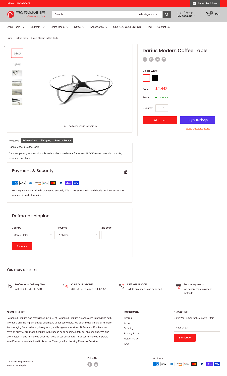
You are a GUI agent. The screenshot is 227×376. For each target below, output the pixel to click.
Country (16, 227)
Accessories (97, 26)
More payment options (198, 128)
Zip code (107, 227)
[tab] (14, 140)
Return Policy (131, 338)
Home (9, 38)
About (127, 323)
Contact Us (163, 26)
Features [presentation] (14, 140)
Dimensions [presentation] (30, 140)
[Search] (167, 14)
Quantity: (148, 108)
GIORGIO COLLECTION (127, 26)
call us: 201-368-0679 (18, 3)
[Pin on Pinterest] (151, 59)
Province (62, 227)
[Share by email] (164, 59)
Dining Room (58, 26)
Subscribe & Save (207, 3)
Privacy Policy (132, 333)
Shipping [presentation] (46, 140)
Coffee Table (22, 38)
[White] (146, 78)
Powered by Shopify (16, 365)
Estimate (22, 246)
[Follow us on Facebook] (89, 364)
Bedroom (35, 26)
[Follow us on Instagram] (96, 364)
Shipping (128, 328)
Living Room (14, 26)
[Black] (155, 78)
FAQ (126, 343)
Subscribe (185, 337)
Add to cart (159, 120)
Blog (149, 26)
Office (77, 26)
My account (184, 15)
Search (128, 317)
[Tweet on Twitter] (157, 59)
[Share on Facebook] (145, 59)
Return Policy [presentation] (63, 140)
